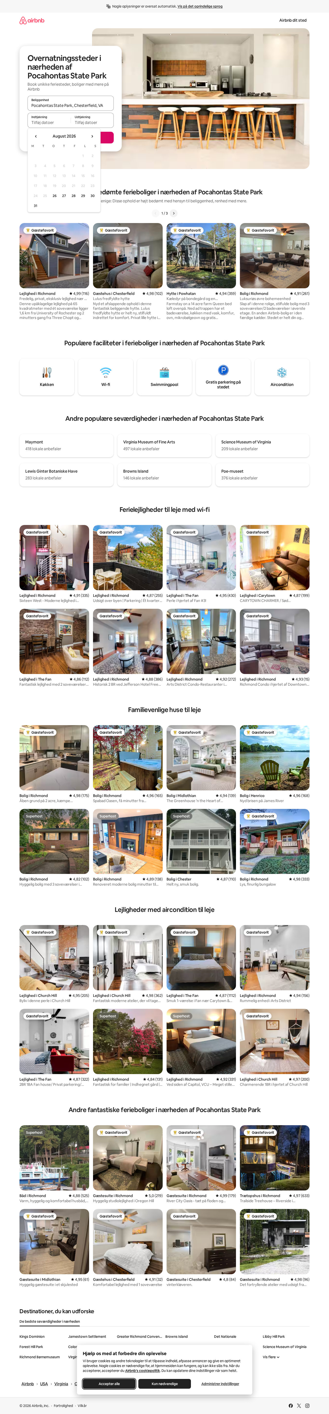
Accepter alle (109, 1384)
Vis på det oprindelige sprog (200, 6)
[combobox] (70, 105)
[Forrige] (156, 213)
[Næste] (174, 213)
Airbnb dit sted (293, 20)
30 (93, 196)
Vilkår (82, 1406)
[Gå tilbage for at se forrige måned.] (36, 136)
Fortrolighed (63, 1406)
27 (64, 196)
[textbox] (49, 122)
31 (35, 206)
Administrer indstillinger (220, 1384)
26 (54, 196)
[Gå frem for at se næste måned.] (92, 136)
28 (73, 196)
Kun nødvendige (164, 1384)
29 (83, 196)
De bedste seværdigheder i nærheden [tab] (49, 1321)
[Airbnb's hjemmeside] (31, 20)
